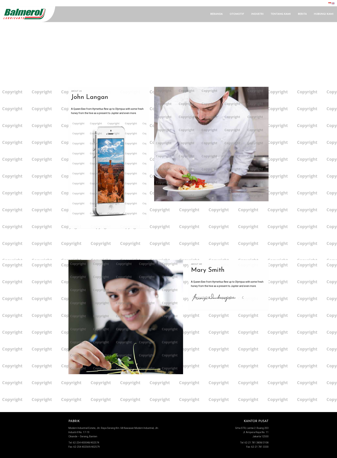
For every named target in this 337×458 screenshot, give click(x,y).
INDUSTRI (257, 14)
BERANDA (216, 14)
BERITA (302, 14)
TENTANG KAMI (281, 14)
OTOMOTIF (237, 14)
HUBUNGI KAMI (323, 14)
